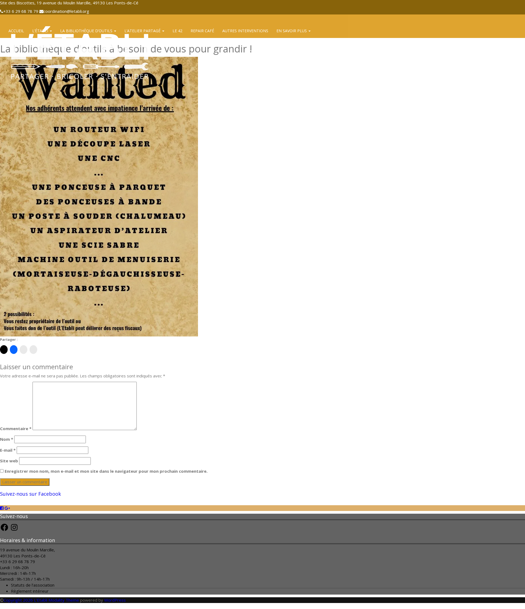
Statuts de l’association (32, 585)
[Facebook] (2, 508)
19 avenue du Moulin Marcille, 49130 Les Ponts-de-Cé (27, 552)
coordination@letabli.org (66, 11)
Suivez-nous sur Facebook (30, 493)
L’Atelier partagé (143, 30)
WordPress (115, 600)
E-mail (8, 450)
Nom (6, 439)
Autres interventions (245, 30)
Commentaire (15, 428)
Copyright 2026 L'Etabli (25, 600)
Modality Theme (63, 600)
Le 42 (177, 30)
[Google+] (7, 508)
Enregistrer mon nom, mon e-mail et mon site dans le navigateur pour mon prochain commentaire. (106, 471)
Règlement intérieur (30, 591)
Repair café (202, 30)
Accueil (16, 30)
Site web (9, 460)
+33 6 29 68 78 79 (17, 561)
